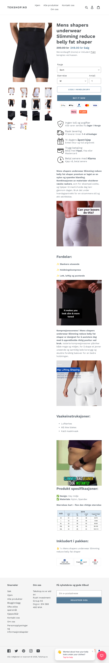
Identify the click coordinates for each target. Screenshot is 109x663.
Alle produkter (14, 599)
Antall (92, 75)
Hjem (10, 595)
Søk (9, 591)
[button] (101, 655)
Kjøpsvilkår (13, 614)
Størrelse (62, 75)
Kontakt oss (13, 617)
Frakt (93, 52)
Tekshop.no (17, 7)
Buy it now (79, 98)
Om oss (11, 621)
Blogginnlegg (13, 603)
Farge (60, 64)
